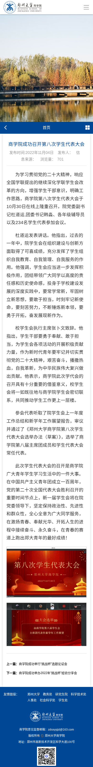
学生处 (63, 700)
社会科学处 (47, 700)
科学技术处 (78, 694)
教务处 (47, 694)
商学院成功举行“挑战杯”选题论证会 (36, 664)
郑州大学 (33, 694)
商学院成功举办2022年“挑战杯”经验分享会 (41, 673)
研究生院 (61, 694)
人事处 (32, 700)
